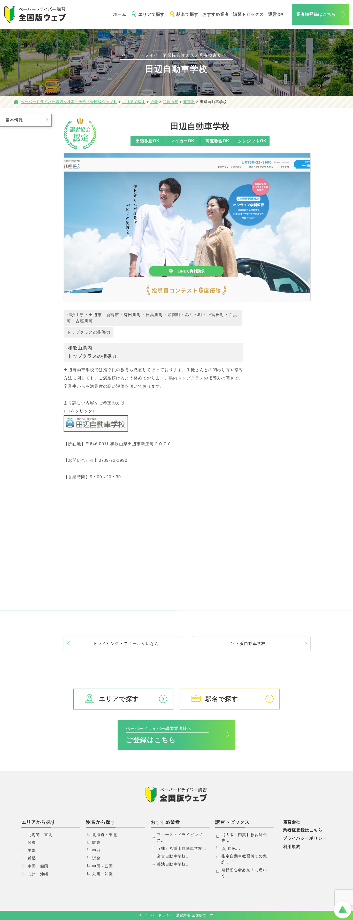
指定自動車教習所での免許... (244, 859)
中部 (32, 850)
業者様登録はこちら (316, 14)
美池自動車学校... (173, 864)
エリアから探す (38, 822)
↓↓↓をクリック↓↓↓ (81, 411)
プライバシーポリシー (305, 838)
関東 (32, 842)
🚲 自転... (230, 848)
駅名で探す (187, 14)
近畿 (32, 858)
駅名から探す (101, 822)
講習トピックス (248, 14)
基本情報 (14, 120)
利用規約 (292, 846)
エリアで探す (151, 14)
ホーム (119, 14)
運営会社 (277, 14)
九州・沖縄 (38, 874)
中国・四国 (38, 866)
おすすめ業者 (216, 14)
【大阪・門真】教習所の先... (244, 837)
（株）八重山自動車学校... (181, 848)
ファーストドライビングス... (179, 837)
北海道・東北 (40, 834)
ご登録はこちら (158, 735)
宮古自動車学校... (173, 856)
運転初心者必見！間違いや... (244, 873)
